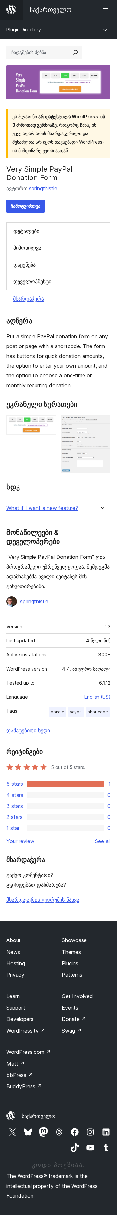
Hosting (15, 963)
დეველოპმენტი (32, 281)
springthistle (43, 188)
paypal (76, 711)
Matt (15, 1063)
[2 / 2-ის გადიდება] (101, 424)
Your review (20, 841)
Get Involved (77, 996)
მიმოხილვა (27, 248)
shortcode (98, 711)
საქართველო (39, 1116)
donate (57, 711)
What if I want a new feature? (42, 508)
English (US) (97, 696)
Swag (72, 1030)
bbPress (19, 1075)
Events (70, 1007)
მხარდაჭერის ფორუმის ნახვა (42, 900)
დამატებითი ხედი (28, 730)
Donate (74, 1019)
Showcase (74, 940)
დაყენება (24, 264)
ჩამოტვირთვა (25, 206)
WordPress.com (28, 1052)
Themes (71, 952)
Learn (13, 996)
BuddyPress (24, 1086)
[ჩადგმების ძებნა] (75, 52)
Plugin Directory (23, 29)
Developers (19, 1019)
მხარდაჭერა (28, 298)
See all (102, 841)
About (13, 940)
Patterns (72, 974)
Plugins (70, 963)
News (13, 952)
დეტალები (26, 231)
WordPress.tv (25, 1030)
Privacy (15, 974)
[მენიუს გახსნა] (106, 10)
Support (15, 1007)
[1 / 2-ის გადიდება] (47, 424)
